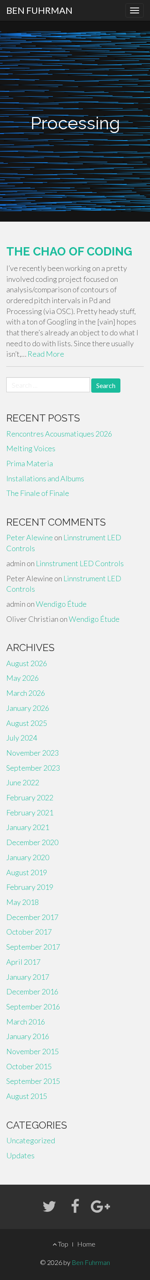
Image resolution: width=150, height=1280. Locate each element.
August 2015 (26, 1096)
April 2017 (23, 961)
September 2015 (33, 1081)
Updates (20, 1155)
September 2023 (33, 767)
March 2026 (25, 692)
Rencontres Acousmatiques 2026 (59, 433)
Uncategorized (30, 1140)
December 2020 (32, 842)
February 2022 (29, 797)
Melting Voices (30, 448)
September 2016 (33, 1006)
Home (86, 1244)
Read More (46, 353)
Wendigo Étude (61, 603)
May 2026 (22, 677)
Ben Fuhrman (39, 10)
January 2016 (27, 1036)
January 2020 (27, 857)
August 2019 (26, 872)
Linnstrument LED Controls (80, 563)
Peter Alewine (29, 537)
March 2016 (25, 1021)
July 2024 (21, 737)
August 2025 (26, 723)
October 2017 (29, 931)
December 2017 (32, 917)
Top (62, 1244)
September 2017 (33, 946)
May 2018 (22, 902)
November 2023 (32, 752)
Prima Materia (29, 463)
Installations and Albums (45, 478)
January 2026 (27, 708)
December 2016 (32, 991)
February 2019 (29, 887)
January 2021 (27, 827)
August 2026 (26, 663)
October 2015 (29, 1066)
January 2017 (27, 976)
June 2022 (22, 782)
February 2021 (29, 812)
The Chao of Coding (69, 251)
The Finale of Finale (37, 493)
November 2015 (32, 1051)
